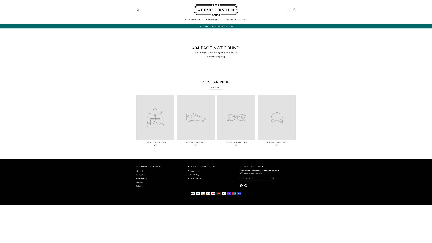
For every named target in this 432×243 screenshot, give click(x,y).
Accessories (193, 19)
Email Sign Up (141, 178)
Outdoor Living (235, 19)
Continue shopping (216, 56)
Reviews (139, 182)
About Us (139, 171)
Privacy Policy (193, 171)
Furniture (213, 19)
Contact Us (140, 175)
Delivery (139, 186)
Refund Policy (193, 175)
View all (216, 87)
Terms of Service (194, 178)
